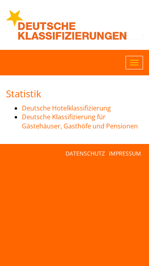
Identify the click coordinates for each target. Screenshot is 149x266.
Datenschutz (85, 153)
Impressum (125, 153)
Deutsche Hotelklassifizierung (66, 108)
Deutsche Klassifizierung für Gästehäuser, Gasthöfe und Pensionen (80, 121)
